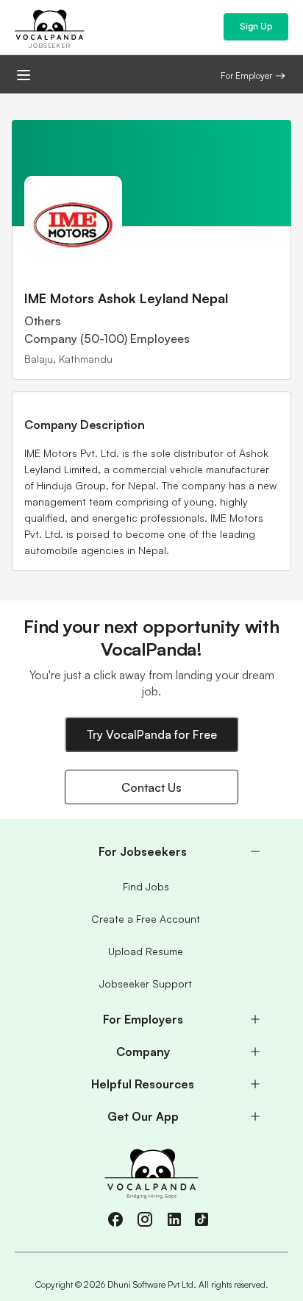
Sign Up (256, 26)
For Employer (246, 75)
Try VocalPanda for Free (152, 734)
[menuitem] (151, 851)
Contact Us (151, 787)
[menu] (151, 984)
